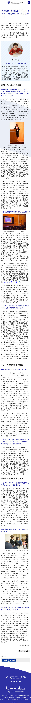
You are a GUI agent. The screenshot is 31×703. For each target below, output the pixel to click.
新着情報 (5, 660)
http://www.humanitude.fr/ (16, 692)
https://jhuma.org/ (15, 681)
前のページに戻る (24, 651)
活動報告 (12, 660)
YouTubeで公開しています (10, 282)
